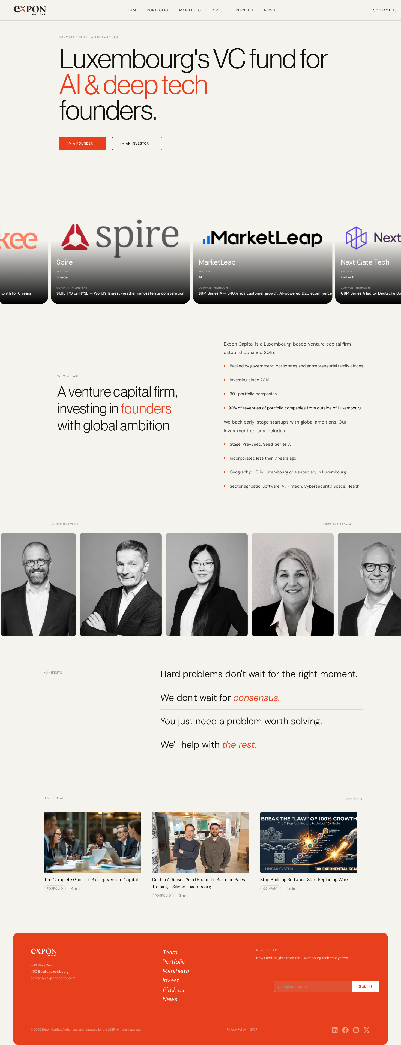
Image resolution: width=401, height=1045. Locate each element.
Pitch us (244, 10)
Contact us (385, 10)
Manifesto (190, 10)
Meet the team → (337, 524)
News (269, 10)
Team (131, 10)
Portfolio (157, 10)
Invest (218, 10)
